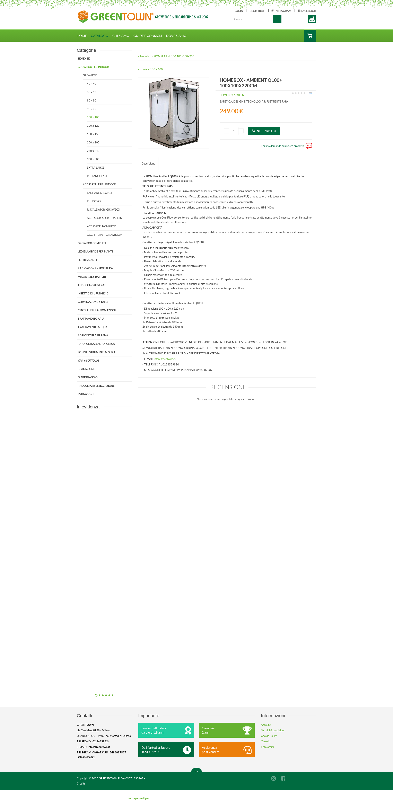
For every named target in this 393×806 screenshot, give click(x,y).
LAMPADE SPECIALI (99, 192)
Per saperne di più (138, 798)
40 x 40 (91, 83)
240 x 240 (93, 150)
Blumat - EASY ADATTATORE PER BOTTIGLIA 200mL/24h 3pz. (148, 593)
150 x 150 (93, 134)
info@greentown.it (164, 359)
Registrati (257, 10)
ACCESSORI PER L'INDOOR (99, 184)
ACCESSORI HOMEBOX (101, 226)
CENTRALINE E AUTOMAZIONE (97, 310)
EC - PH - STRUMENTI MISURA (96, 352)
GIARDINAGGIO (87, 377)
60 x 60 (91, 92)
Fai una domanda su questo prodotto (282, 146)
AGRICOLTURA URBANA (93, 335)
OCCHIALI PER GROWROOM (104, 234)
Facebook (308, 10)
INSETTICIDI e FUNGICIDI (93, 293)
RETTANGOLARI (97, 176)
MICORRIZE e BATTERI (92, 276)
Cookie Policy (269, 735)
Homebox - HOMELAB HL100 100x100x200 (167, 56)
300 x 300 (93, 159)
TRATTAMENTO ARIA (91, 318)
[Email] (310, 94)
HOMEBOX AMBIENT (233, 95)
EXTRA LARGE (96, 167)
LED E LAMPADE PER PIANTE (95, 251)
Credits (81, 783)
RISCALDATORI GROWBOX (103, 209)
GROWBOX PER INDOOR (93, 67)
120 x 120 (93, 125)
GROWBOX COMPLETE (92, 243)
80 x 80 (91, 100)
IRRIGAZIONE (86, 369)
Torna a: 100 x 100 (151, 69)
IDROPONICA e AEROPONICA (96, 343)
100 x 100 (93, 117)
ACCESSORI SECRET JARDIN (104, 218)
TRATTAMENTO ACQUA (92, 327)
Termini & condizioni (272, 730)
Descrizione (148, 163)
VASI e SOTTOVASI (89, 360)
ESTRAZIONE (86, 394)
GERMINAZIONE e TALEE (93, 301)
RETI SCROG (94, 201)
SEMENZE (84, 58)
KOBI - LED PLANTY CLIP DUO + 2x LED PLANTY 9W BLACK (148, 500)
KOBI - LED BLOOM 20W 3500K (148, 685)
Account (266, 724)
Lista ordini (267, 747)
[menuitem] (84, 35)
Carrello (265, 741)
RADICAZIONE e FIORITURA (95, 268)
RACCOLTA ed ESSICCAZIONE (96, 385)
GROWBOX (90, 75)
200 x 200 (93, 142)
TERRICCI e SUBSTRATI (92, 285)
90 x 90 (91, 108)
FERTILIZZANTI (87, 260)
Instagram (282, 10)
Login (239, 10)
